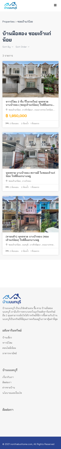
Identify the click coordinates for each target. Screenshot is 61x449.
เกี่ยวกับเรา (8, 377)
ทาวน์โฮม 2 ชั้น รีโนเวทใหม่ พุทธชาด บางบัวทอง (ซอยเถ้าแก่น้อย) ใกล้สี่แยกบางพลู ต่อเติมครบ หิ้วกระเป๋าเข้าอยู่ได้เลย (30, 103)
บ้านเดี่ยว (7, 337)
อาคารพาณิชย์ (9, 353)
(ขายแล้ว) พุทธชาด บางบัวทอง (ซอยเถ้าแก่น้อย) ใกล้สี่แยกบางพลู (27, 238)
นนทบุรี (25, 244)
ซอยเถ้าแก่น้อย (15, 110)
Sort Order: (22, 46)
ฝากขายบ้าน (8, 387)
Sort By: (7, 46)
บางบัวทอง (26, 181)
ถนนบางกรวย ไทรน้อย (43, 110)
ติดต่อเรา (6, 382)
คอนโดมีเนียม (9, 347)
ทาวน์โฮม (7, 342)
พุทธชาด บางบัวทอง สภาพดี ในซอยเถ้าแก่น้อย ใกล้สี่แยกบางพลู (30, 174)
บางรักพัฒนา (27, 110)
